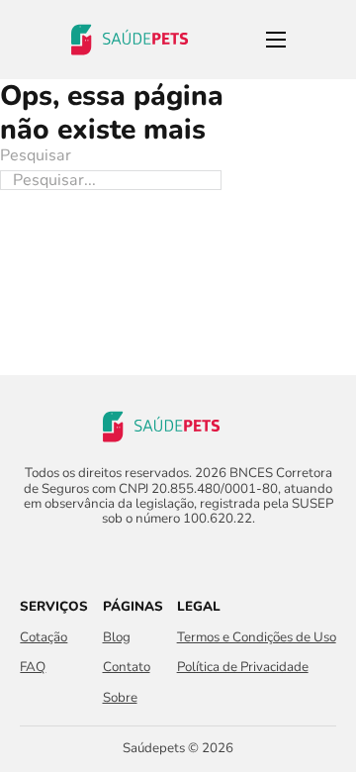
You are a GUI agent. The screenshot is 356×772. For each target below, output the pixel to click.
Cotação (43, 637)
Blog (117, 637)
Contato (126, 667)
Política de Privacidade (243, 667)
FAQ (32, 667)
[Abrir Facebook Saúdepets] (160, 557)
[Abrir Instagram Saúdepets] (195, 557)
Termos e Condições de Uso (256, 637)
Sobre (120, 698)
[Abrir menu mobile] (276, 40)
